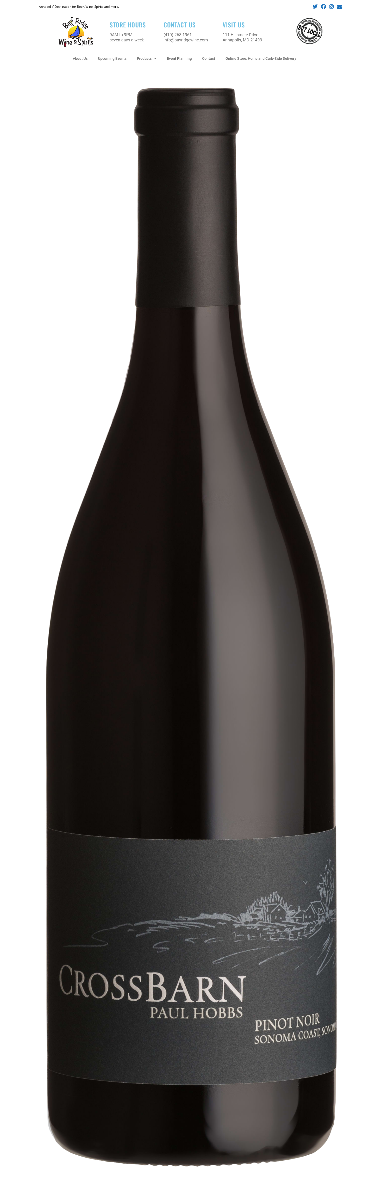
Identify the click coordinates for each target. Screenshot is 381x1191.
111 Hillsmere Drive (240, 34)
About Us (80, 58)
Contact (208, 58)
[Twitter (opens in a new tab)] (315, 6)
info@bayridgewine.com (186, 40)
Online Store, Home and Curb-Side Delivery (260, 58)
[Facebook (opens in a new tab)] (323, 6)
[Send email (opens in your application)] (338, 6)
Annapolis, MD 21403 (242, 40)
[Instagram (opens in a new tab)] (331, 6)
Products (144, 58)
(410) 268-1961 (178, 34)
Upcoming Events (112, 58)
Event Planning (179, 58)
